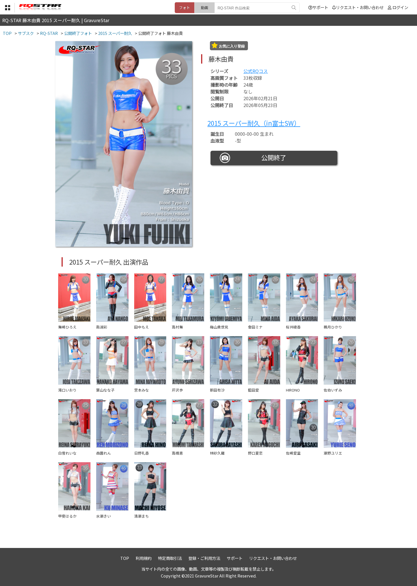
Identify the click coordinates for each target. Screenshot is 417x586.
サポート (320, 7)
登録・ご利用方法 (204, 558)
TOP (124, 558)
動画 (204, 7)
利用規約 (143, 558)
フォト (184, 7)
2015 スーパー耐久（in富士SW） (253, 122)
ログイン (400, 7)
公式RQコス (255, 71)
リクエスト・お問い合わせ (360, 7)
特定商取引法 (170, 558)
